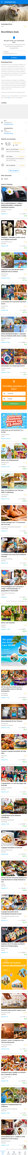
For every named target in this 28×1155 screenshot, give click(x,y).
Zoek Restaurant (14, 403)
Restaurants (14, 1153)
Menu (25, 1153)
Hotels (19, 1153)
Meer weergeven (14, 170)
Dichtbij (8, 1153)
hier (8, 97)
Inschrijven (14, 57)
